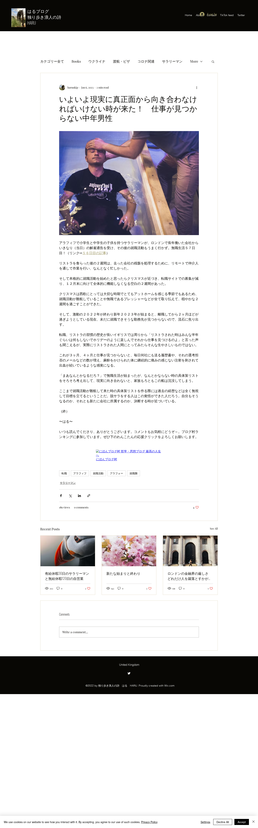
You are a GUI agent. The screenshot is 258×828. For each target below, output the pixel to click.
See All (214, 528)
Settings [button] (205, 822)
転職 (64, 473)
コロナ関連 (145, 61)
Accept (242, 822)
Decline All (222, 822)
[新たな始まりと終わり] (129, 551)
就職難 (133, 473)
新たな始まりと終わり (123, 573)
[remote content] (129, 455)
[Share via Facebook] (61, 495)
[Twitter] (129, 673)
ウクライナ (96, 61)
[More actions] (196, 87)
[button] (213, 61)
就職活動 (98, 473)
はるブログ (40, 11)
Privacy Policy (149, 822)
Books (76, 61)
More (194, 61)
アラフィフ (80, 473)
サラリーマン (172, 61)
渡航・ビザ (121, 61)
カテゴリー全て (52, 61)
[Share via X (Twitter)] (70, 495)
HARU (31, 23)
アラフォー (116, 473)
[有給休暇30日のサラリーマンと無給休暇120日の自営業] (67, 551)
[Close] (253, 822)
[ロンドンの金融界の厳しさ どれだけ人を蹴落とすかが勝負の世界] (190, 551)
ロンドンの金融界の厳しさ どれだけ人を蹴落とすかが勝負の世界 (190, 576)
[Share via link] (88, 495)
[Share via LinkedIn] (79, 495)
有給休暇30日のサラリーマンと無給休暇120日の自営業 (67, 576)
